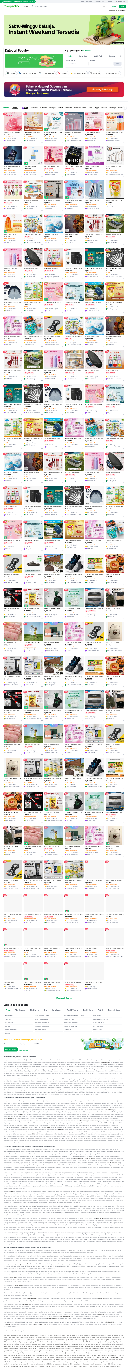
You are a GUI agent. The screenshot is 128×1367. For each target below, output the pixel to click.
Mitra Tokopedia (98, 1160)
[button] (118, 11)
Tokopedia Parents (40, 1164)
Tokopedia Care (120, 1)
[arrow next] (122, 73)
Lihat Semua (86, 51)
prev (7, 30)
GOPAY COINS (97, 1164)
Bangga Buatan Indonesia (100, 1153)
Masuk (114, 6)
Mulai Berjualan (100, 1)
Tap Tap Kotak (9, 1157)
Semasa (7, 1160)
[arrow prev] (6, 73)
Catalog (7, 1167)
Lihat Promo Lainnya (118, 43)
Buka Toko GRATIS (10, 1184)
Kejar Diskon (97, 1150)
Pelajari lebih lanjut (23, 1184)
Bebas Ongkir (9, 1150)
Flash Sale (8, 1153)
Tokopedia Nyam (69, 1153)
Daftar (122, 6)
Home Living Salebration (71, 1157)
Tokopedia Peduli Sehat (42, 1157)
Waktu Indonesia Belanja (42, 1150)
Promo (110, 1)
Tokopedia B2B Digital (70, 1160)
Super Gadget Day (98, 1157)
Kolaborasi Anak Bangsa (42, 1160)
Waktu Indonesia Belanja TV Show (74, 1150)
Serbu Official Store (11, 1164)
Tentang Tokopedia (86, 1)
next (121, 30)
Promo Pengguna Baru (41, 1153)
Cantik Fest (67, 1164)
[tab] (70, 56)
